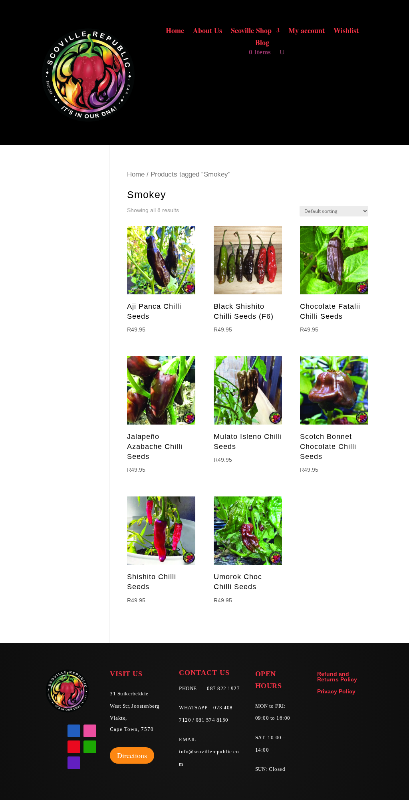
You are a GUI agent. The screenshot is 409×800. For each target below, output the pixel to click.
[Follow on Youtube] (74, 746)
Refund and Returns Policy (337, 677)
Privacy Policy (336, 692)
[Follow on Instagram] (89, 731)
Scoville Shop (251, 32)
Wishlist (346, 32)
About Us (207, 32)
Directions (132, 755)
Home (175, 32)
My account (306, 32)
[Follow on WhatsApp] (89, 746)
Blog (262, 44)
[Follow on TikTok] (74, 762)
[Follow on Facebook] (74, 731)
